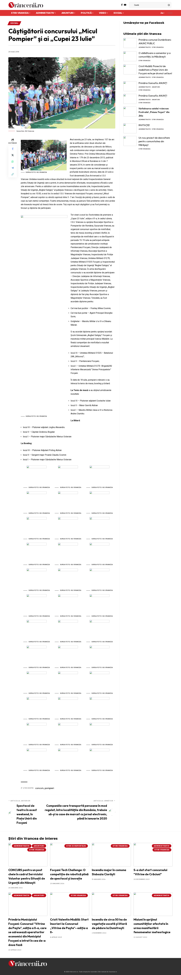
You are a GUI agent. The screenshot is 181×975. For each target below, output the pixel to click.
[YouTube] (125, 5)
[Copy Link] (12, 174)
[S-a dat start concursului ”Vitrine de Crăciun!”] (153, 854)
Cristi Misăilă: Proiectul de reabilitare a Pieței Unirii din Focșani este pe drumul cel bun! (155, 70)
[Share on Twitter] (12, 155)
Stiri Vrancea (158, 47)
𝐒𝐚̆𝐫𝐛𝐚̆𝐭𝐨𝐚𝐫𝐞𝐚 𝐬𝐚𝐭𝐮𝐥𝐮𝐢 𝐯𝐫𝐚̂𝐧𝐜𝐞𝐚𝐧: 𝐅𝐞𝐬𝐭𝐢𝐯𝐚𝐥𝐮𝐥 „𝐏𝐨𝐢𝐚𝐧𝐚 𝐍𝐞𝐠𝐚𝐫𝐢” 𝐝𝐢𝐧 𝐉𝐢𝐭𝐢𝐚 (154, 112)
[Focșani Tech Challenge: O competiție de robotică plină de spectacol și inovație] (69, 854)
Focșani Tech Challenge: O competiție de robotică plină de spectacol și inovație (69, 874)
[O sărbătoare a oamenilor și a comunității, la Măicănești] (130, 56)
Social (14, 23)
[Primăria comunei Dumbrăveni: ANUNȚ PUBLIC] (130, 43)
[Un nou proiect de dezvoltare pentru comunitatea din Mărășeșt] (130, 141)
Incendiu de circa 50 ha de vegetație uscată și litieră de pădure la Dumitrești (109, 924)
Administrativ (145, 47)
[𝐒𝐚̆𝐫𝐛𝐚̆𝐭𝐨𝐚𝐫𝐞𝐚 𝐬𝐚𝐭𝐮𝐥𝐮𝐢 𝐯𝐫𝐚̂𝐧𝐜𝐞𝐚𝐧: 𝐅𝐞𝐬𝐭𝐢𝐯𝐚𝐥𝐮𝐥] (130, 112)
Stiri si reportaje (76, 846)
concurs (39, 788)
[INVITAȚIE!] (130, 128)
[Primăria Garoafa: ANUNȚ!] (130, 86)
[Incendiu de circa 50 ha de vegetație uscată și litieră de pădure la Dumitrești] (111, 904)
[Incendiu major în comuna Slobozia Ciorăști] (111, 854)
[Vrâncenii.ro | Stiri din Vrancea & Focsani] (25, 5)
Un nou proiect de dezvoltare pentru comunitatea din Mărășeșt (154, 141)
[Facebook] (122, 5)
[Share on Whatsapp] (12, 161)
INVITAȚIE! (144, 125)
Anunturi (156, 87)
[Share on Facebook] (12, 149)
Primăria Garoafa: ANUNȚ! (153, 83)
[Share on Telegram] (12, 168)
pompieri (49, 788)
